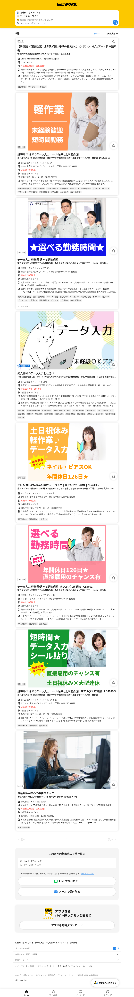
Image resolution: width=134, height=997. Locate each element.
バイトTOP (20, 966)
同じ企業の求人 (23, 306)
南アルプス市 (43, 966)
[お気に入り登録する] (113, 41)
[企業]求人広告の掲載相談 (87, 975)
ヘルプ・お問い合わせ (24, 975)
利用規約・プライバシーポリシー (61, 975)
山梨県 (31, 966)
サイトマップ (40, 975)
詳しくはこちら (87, 874)
